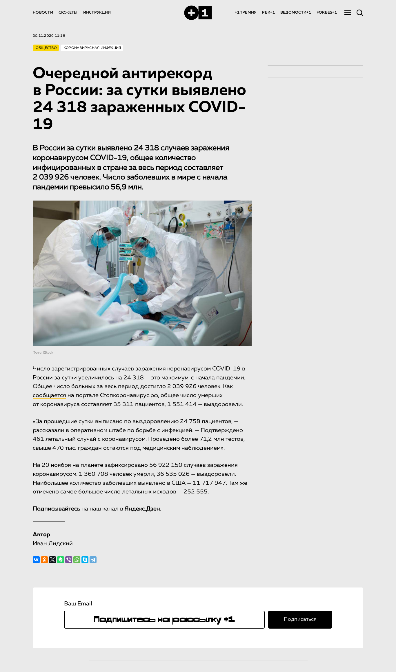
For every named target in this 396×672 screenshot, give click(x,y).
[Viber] (68, 559)
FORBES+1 (327, 12)
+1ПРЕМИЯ (246, 12)
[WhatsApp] (76, 559)
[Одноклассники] (44, 559)
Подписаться (300, 619)
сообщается (49, 395)
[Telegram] (93, 559)
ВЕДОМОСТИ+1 (295, 12)
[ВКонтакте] (36, 559)
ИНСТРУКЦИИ (97, 12)
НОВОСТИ (43, 12)
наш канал (104, 509)
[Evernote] (60, 559)
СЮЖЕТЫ (68, 12)
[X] (52, 559)
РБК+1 (268, 12)
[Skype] (84, 559)
